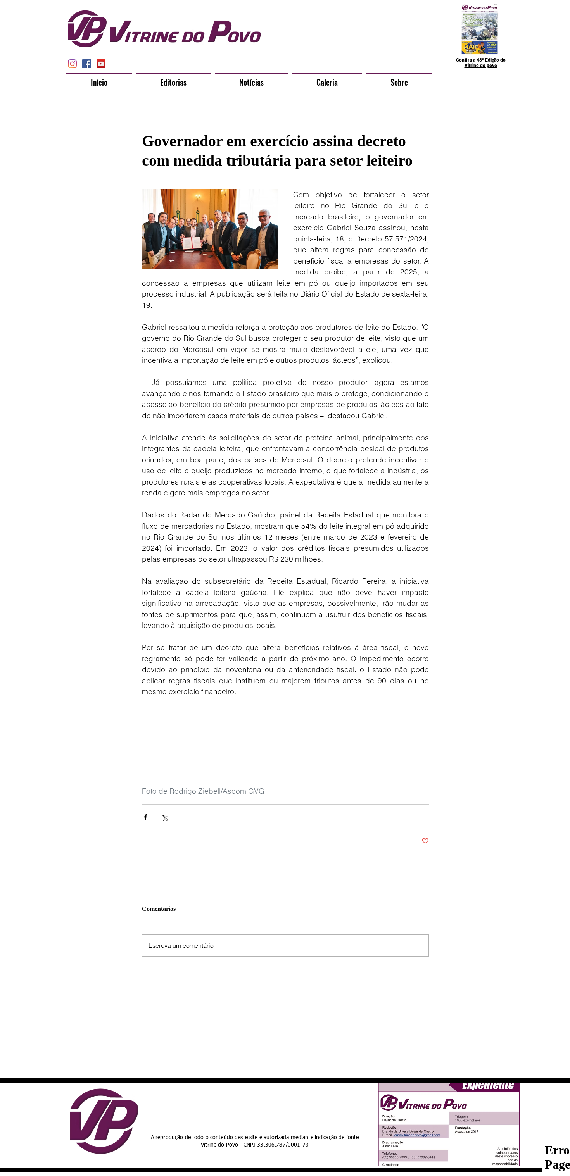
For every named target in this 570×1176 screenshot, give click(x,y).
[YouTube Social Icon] (101, 63)
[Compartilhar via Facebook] (145, 817)
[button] (173, 78)
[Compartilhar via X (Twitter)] (164, 817)
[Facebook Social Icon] (86, 63)
